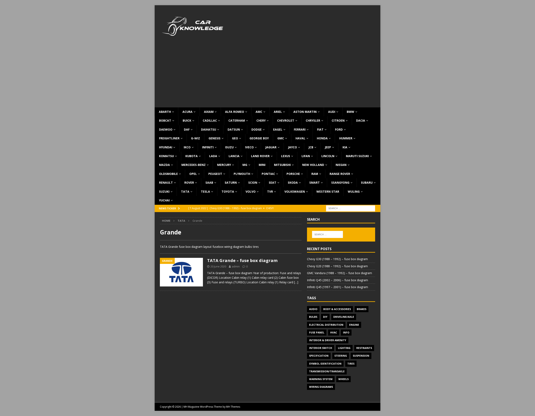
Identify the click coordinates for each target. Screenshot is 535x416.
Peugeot (215, 174)
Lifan (306, 156)
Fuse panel (316, 332)
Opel (193, 174)
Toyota (228, 191)
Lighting (344, 348)
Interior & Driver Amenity (327, 340)
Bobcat (165, 120)
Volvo (251, 191)
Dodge (256, 129)
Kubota (191, 156)
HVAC (333, 332)
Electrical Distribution (326, 325)
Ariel (278, 112)
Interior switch (320, 348)
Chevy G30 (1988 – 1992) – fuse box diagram (337, 259)
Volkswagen (294, 191)
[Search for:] (350, 208)
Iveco (249, 147)
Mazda (164, 165)
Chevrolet (285, 120)
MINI (262, 165)
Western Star (327, 191)
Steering (340, 355)
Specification (319, 355)
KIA (345, 147)
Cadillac (210, 120)
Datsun (234, 129)
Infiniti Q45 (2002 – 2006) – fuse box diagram (337, 280)
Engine (354, 325)
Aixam (209, 112)
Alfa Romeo (234, 112)
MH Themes (233, 406)
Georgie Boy (259, 138)
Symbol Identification (325, 363)
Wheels (343, 379)
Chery (261, 120)
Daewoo (165, 129)
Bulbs (313, 317)
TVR (270, 191)
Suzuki (164, 191)
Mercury (224, 165)
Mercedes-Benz (193, 165)
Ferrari (300, 129)
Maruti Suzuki (357, 156)
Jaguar (270, 147)
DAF (187, 129)
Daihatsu (208, 129)
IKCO (187, 147)
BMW (350, 112)
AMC (259, 112)
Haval (300, 138)
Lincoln (327, 156)
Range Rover (340, 174)
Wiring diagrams (321, 387)
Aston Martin (305, 112)
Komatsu (166, 156)
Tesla (205, 191)
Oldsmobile (168, 174)
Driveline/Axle (343, 317)
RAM (314, 174)
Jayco (292, 147)
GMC (280, 138)
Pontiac (268, 174)
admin (236, 266)
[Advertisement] (267, 76)
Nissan (341, 165)
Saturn (231, 182)
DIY (325, 317)
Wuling (354, 191)
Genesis (214, 138)
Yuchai (164, 200)
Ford (339, 129)
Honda (322, 138)
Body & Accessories (337, 309)
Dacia (360, 120)
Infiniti (208, 147)
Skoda (293, 182)
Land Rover (260, 156)
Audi (331, 112)
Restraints (364, 348)
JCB (310, 147)
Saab (209, 182)
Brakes (361, 309)
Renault (166, 182)
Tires (350, 363)
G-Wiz (195, 138)
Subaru (367, 182)
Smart (314, 182)
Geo (235, 138)
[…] (296, 282)
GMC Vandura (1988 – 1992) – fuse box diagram (339, 273)
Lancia (234, 156)
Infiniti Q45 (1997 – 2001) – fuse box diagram (337, 287)
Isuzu (229, 147)
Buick (187, 120)
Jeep (328, 147)
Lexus (285, 156)
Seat (272, 182)
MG (244, 165)
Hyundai (165, 147)
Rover (189, 182)
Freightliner (169, 138)
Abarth (165, 112)
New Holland (313, 165)
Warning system (320, 379)
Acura (187, 112)
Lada (213, 156)
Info (346, 332)
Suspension (361, 355)
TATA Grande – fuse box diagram (242, 260)
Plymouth (242, 174)
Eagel (277, 129)
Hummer (345, 138)
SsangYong (340, 182)
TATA (185, 191)
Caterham (236, 120)
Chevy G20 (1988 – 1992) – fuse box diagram (337, 266)
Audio (313, 309)
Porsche (293, 174)
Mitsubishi (282, 165)
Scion (252, 182)
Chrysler (313, 120)
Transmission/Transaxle (327, 371)
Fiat (320, 129)
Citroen (338, 120)
